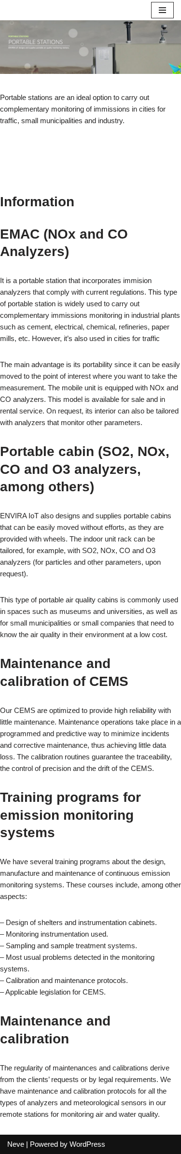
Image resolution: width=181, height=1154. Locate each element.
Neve (15, 1144)
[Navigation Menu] (162, 10)
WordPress (87, 1144)
